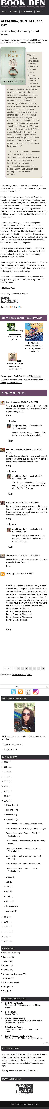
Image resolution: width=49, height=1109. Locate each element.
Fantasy (6, 961)
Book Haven (10, 1011)
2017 (6, 800)
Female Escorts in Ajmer (16, 619)
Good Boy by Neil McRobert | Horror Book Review (21, 1030)
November (11, 809)
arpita (8, 573)
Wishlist (6, 991)
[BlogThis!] (35, 376)
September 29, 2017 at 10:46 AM (26, 555)
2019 (6, 791)
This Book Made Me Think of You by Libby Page (23, 1038)
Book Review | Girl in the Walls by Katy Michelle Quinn (15, 364)
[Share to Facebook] (40, 376)
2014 (6, 926)
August (9, 877)
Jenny (9, 555)
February (10, 906)
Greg (8, 402)
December (11, 805)
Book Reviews (24, 379)
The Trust (4, 40)
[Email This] (33, 376)
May (8, 891)
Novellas (6, 978)
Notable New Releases (12, 974)
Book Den (14, 1104)
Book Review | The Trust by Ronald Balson (24, 823)
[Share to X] (38, 376)
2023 (6, 771)
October (9, 814)
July (8, 881)
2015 (6, 921)
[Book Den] (24, 1093)
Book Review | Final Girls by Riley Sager (23, 863)
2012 (6, 936)
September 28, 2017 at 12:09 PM (25, 502)
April (8, 896)
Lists (38, 12)
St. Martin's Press (14, 382)
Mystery (34, 379)
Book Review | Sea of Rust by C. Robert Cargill (26, 828)
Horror (5, 965)
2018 (6, 796)
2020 (6, 786)
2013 (6, 931)
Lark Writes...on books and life (18, 1036)
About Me (13, 12)
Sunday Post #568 (12, 1014)
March (9, 901)
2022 (6, 776)
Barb (8, 502)
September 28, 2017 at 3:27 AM (24, 402)
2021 (6, 781)
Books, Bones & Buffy (15, 1018)
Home (4, 12)
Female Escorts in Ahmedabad (23, 591)
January (10, 911)
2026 (6, 762)
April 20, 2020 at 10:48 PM (23, 573)
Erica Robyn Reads (14, 1027)
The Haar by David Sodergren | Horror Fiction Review (22, 1006)
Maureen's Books (14, 449)
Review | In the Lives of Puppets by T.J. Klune (15, 335)
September (11, 819)
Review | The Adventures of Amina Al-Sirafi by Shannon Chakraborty (34, 347)
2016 (6, 917)
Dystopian (7, 957)
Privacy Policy (33, 1104)
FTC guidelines (24, 1054)
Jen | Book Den (19, 425)
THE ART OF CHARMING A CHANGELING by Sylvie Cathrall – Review (23, 1021)
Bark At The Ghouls (14, 1003)
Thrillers (6, 986)
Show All (45, 1043)
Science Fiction (9, 982)
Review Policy (27, 12)
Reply (8, 415)
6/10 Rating (12, 379)
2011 (6, 941)
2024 (6, 766)
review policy (14, 1070)
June (8, 886)
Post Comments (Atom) (22, 674)
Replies (12, 421)
